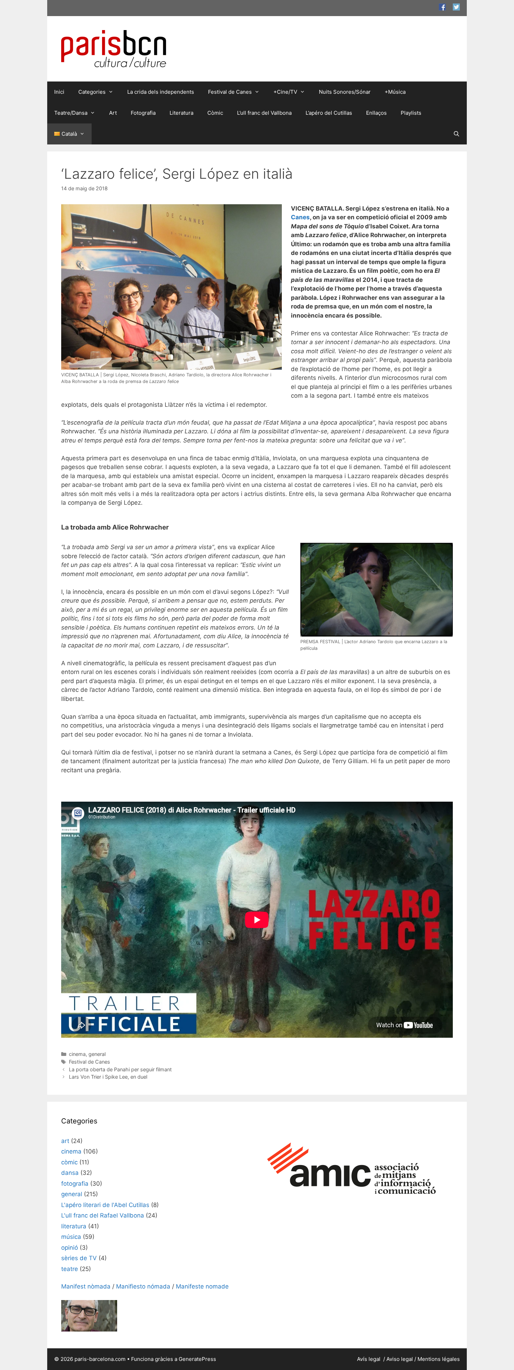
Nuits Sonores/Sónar (345, 91)
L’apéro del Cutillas (329, 112)
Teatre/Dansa (70, 112)
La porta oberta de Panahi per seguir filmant (120, 1069)
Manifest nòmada (85, 1286)
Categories (92, 91)
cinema (77, 1054)
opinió (69, 1247)
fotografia (74, 1183)
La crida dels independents (160, 91)
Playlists (411, 112)
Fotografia (143, 112)
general (97, 1054)
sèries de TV (79, 1258)
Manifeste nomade (202, 1286)
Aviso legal (399, 1359)
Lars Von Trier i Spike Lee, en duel (108, 1077)
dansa (70, 1172)
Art (113, 112)
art (65, 1140)
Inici (59, 91)
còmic (69, 1162)
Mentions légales (438, 1359)
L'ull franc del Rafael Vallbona (102, 1215)
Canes (300, 217)
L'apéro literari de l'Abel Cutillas (105, 1204)
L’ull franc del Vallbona (264, 112)
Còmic (215, 112)
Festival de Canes (230, 91)
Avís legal (369, 1359)
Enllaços (376, 112)
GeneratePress (197, 1359)
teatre (69, 1268)
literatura (73, 1226)
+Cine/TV (285, 91)
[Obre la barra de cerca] (456, 133)
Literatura (181, 112)
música (71, 1236)
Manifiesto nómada (143, 1286)
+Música (395, 91)
